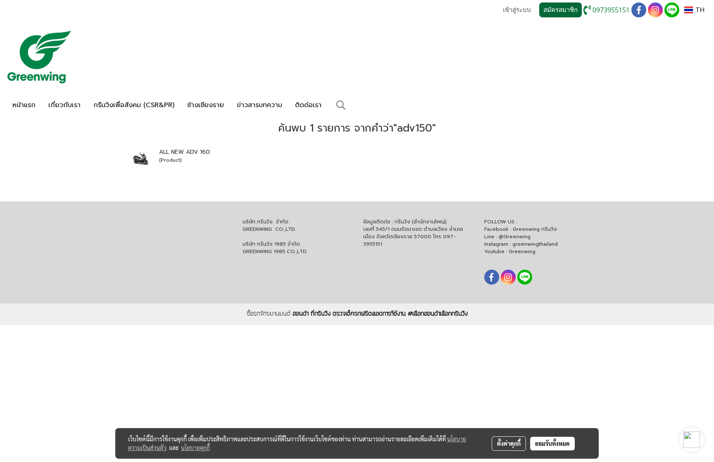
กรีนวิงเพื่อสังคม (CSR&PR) (133, 105)
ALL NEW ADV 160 (184, 152)
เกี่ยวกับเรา (64, 105)
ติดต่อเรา (308, 105)
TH (698, 10)
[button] (341, 105)
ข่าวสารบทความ (259, 105)
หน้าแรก (24, 105)
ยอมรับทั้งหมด (552, 443)
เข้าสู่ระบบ (517, 10)
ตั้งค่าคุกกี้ (509, 443)
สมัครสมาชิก (560, 10)
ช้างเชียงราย (205, 105)
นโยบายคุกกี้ (195, 447)
